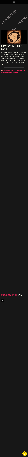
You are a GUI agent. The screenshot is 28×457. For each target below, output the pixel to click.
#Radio (8, 72)
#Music (3, 72)
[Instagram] (2, 300)
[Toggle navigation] (14, 2)
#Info (24, 70)
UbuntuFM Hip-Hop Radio (12, 267)
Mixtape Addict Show (13, 92)
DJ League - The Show (13, 127)
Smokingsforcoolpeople (13, 70)
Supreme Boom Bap (12, 200)
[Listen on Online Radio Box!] (25, 342)
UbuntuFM (18, 452)
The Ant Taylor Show (13, 164)
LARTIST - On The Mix (12, 235)
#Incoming (14, 72)
